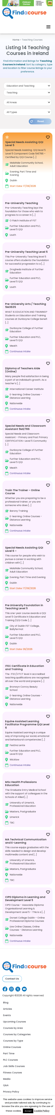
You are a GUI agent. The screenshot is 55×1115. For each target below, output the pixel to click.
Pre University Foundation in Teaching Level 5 (24, 606)
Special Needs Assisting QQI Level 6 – (24, 549)
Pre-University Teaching (21, 203)
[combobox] (27, 85)
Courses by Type (13, 1040)
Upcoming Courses (14, 1021)
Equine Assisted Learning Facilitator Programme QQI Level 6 (27, 724)
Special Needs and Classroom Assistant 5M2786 (25, 427)
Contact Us (12, 978)
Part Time (8, 1053)
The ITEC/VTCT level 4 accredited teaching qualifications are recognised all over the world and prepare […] (27, 685)
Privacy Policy (11, 1091)
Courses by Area (13, 1028)
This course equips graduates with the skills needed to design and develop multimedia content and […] (27, 860)
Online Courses (12, 1047)
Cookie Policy (41, 1110)
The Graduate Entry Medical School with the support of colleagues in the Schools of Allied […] (26, 802)
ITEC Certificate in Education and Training (24, 667)
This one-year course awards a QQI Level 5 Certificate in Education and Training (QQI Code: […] (25, 627)
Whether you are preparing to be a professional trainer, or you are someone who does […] (25, 510)
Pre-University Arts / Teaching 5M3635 (25, 305)
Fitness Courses (12, 1072)
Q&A (6, 1085)
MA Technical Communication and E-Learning (25, 841)
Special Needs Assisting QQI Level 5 (24, 143)
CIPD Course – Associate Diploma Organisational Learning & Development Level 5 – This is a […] (25, 919)
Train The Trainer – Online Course (22, 491)
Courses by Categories (17, 1034)
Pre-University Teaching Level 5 (26, 252)
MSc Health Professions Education (21, 783)
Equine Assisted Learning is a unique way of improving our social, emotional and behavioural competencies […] (27, 743)
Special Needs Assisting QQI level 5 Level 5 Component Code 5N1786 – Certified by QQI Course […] (25, 164)
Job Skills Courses (14, 1066)
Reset (40, 121)
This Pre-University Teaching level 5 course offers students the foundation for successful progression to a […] (27, 269)
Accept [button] (28, 1111)
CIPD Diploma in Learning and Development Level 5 (25, 898)
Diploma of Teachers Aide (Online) (22, 369)
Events (7, 1015)
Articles (7, 1009)
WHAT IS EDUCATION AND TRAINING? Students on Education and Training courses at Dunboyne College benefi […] (26, 327)
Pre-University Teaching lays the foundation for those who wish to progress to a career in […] (24, 219)
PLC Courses (10, 1060)
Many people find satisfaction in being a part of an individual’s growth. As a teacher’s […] (27, 388)
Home (15, 39)
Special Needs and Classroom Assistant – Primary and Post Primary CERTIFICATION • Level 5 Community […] (26, 449)
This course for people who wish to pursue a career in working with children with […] (25, 568)
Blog (5, 1002)
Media (6, 1079)
